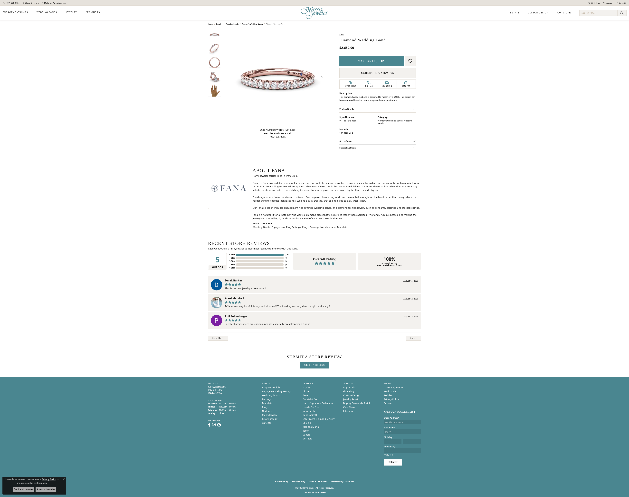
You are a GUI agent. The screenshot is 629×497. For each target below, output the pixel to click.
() (286, 254)
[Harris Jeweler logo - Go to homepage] (314, 12)
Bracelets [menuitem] (267, 403)
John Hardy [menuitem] (309, 411)
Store (564, 13)
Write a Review (314, 365)
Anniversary (390, 446)
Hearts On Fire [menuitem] (311, 407)
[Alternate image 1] (214, 34)
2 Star (232, 264)
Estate (514, 13)
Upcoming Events (393, 387)
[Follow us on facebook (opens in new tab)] (209, 425)
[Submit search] (622, 13)
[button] (594, 3)
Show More (218, 338)
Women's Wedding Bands (252, 24)
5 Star (232, 254)
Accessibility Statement (342, 481)
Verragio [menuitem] (307, 438)
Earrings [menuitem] (266, 399)
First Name (389, 427)
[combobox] (598, 13)
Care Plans (349, 407)
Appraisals (349, 387)
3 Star (232, 261)
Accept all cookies (46, 489)
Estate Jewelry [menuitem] (269, 418)
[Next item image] (322, 77)
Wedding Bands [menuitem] (271, 395)
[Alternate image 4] (214, 76)
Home (210, 24)
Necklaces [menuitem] (267, 411)
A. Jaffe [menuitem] (306, 387)
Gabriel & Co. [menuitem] (310, 399)
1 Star (232, 267)
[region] (278, 77)
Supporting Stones (347, 148)
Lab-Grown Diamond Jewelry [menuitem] (318, 418)
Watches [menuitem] (266, 422)
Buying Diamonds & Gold (357, 403)
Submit (393, 462)
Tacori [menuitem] (306, 430)
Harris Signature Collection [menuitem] (318, 403)
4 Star (232, 258)
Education (348, 411)
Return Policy (281, 481)
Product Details (346, 109)
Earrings (314, 227)
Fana (341, 34)
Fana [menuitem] (305, 395)
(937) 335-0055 (278, 136)
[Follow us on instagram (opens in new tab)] (214, 425)
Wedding (47, 12)
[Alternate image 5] (214, 90)
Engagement (15, 12)
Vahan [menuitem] (306, 434)
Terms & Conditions (317, 481)
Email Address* (391, 418)
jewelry (219, 24)
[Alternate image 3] (214, 62)
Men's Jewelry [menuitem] (269, 415)
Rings (305, 227)
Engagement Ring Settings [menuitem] (277, 391)
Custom (538, 13)
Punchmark (320, 492)
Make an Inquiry (371, 61)
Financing (348, 391)
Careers (388, 403)
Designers (93, 12)
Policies (388, 395)
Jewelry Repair (351, 399)
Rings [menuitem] (265, 407)
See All (413, 338)
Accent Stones (345, 141)
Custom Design (351, 395)
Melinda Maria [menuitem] (311, 426)
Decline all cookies (23, 489)
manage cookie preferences (31, 483)
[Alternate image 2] (214, 48)
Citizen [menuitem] (306, 391)
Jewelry (71, 12)
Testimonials (391, 391)
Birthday (388, 437)
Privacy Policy (391, 399)
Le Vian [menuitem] (307, 422)
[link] (11, 3)
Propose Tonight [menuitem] (271, 387)
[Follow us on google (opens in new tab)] (219, 425)
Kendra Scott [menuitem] (310, 415)
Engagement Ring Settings (286, 227)
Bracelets (342, 227)
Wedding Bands (232, 24)
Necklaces (326, 227)
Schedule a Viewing (377, 73)
